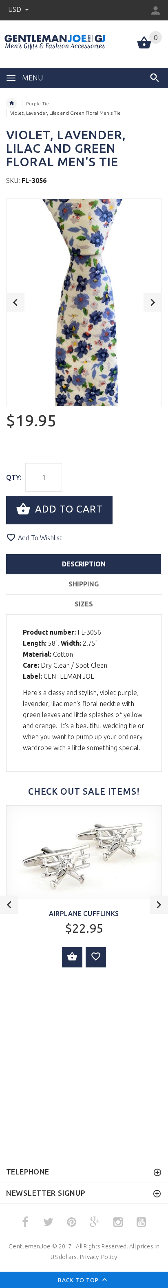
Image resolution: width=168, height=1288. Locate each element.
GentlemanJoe (30, 1246)
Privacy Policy (98, 1256)
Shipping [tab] (84, 584)
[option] (84, 302)
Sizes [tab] (84, 604)
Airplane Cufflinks (84, 913)
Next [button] (153, 302)
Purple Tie (37, 103)
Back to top (79, 1280)
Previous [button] (15, 302)
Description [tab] (84, 564)
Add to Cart (67, 509)
